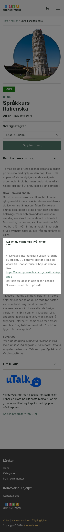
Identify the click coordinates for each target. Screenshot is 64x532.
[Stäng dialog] (57, 243)
